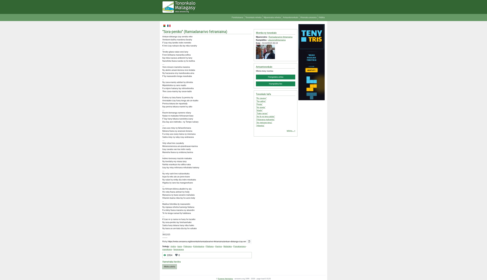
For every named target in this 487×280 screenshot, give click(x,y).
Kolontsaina (198, 246)
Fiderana (188, 246)
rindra (173, 246)
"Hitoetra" (260, 126)
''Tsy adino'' (261, 101)
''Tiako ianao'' (262, 113)
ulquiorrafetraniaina (277, 40)
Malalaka (227, 246)
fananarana (178, 249)
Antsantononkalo (290, 17)
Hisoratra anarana (308, 17)
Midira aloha (169, 267)
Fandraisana (237, 17)
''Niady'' (259, 110)
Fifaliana (210, 246)
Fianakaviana (239, 246)
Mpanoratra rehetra (272, 17)
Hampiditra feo (275, 84)
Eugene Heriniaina (225, 279)
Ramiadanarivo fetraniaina (205, 31)
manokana (167, 249)
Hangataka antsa (275, 77)
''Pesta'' (259, 104)
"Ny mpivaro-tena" (264, 123)
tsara (179, 246)
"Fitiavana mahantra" (265, 119)
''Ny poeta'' (261, 107)
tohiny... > (291, 131)
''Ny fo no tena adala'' (265, 116)
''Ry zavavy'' (261, 98)
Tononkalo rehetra (253, 17)
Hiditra (322, 17)
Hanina (218, 246)
